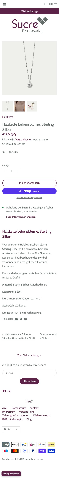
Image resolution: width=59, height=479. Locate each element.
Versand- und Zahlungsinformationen (18, 413)
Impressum (8, 411)
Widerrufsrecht (41, 415)
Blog (29, 419)
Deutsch (8, 429)
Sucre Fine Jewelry (34, 458)
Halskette (7, 117)
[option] (7, 106)
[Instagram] (9, 391)
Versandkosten (23, 139)
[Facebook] (4, 391)
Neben (45, 338)
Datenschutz (18, 408)
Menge (5, 165)
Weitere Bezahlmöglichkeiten (29, 197)
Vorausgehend (48, 334)
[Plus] (17, 171)
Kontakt (34, 408)
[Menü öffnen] (4, 4)
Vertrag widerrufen (11, 473)
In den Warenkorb (29, 182)
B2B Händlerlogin (29, 11)
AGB (4, 408)
